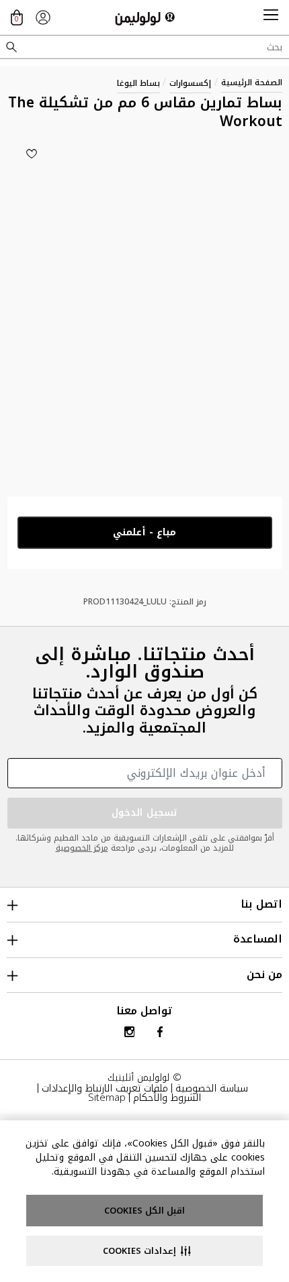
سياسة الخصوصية (211, 1088)
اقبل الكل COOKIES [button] (144, 1210)
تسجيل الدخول (144, 813)
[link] (43, 17)
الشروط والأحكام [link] (167, 1097)
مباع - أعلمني (144, 532)
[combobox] (144, 47)
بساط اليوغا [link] (138, 83)
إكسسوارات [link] (190, 83)
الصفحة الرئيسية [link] (251, 82)
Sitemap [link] (107, 1097)
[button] (271, 17)
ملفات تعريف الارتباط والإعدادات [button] (105, 1088)
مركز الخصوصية (82, 848)
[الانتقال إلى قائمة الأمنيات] (31, 153)
